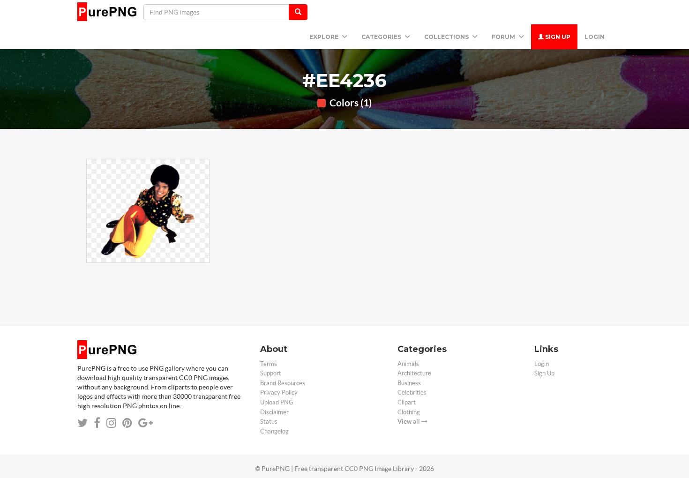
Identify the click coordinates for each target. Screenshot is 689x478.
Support (270, 373)
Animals (408, 363)
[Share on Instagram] (111, 423)
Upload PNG (276, 402)
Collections (447, 36)
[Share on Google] (145, 423)
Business (409, 383)
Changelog (274, 431)
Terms (268, 363)
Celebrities (412, 392)
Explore (324, 36)
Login (594, 36)
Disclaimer (274, 412)
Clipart (406, 402)
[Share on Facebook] (97, 423)
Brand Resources (282, 383)
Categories (382, 36)
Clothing (408, 412)
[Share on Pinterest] (127, 423)
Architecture (414, 373)
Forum (504, 36)
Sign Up (557, 36)
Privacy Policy (279, 392)
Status (268, 421)
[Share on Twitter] (82, 423)
